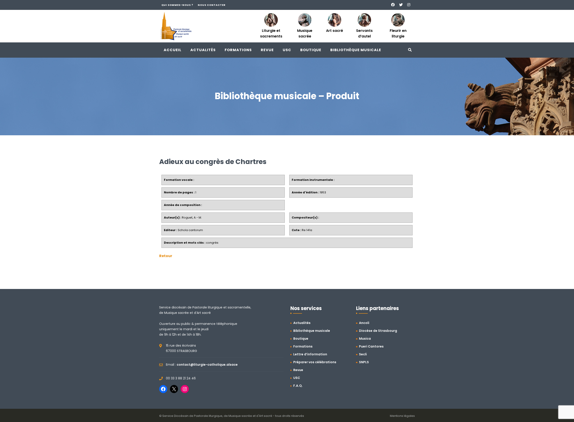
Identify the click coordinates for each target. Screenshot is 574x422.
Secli (363, 354)
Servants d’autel (364, 33)
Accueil (172, 49)
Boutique (310, 49)
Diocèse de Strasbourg (378, 330)
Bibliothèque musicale (355, 49)
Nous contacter (212, 5)
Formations (238, 49)
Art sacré (334, 30)
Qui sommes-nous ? (177, 5)
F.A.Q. (298, 385)
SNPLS (364, 362)
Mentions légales (402, 416)
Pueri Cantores (371, 346)
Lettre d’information (310, 354)
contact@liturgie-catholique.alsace (207, 364)
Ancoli (364, 323)
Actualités (203, 49)
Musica (365, 338)
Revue (267, 49)
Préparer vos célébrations (314, 362)
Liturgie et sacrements (271, 33)
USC (287, 49)
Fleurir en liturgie (398, 33)
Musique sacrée (304, 33)
